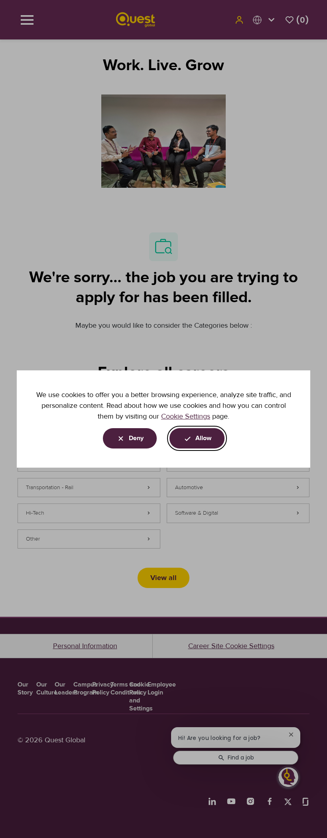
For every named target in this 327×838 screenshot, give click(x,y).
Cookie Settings (185, 416)
